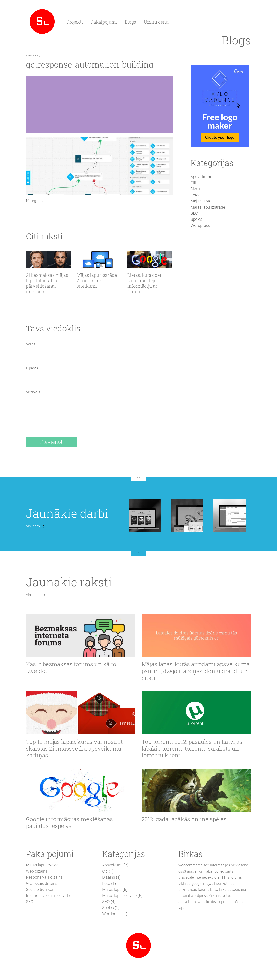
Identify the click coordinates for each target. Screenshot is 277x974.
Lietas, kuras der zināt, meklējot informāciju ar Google (144, 283)
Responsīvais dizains (44, 877)
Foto (195, 195)
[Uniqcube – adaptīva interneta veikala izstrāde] (145, 515)
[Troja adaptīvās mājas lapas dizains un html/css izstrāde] (187, 515)
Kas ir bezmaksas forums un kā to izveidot (71, 667)
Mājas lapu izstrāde (208, 207)
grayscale (186, 877)
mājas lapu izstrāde (218, 883)
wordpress (199, 895)
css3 (182, 871)
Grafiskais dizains (41, 883)
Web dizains (36, 871)
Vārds (30, 344)
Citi (193, 182)
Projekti (75, 22)
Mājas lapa (200, 201)
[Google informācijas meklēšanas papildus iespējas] (80, 790)
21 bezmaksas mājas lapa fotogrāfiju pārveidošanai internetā (47, 283)
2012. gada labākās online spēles (184, 819)
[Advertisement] (220, 301)
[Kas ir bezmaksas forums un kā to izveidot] (80, 635)
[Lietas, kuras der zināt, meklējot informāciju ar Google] (149, 259)
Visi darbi (33, 526)
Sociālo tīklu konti (41, 889)
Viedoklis (33, 392)
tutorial (184, 895)
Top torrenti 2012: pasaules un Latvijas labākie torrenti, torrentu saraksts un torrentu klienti (192, 748)
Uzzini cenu (156, 22)
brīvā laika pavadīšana (228, 889)
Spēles (196, 219)
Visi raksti (33, 595)
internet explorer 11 (210, 877)
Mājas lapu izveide (42, 865)
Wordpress (200, 225)
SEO (194, 213)
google (196, 883)
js (228, 877)
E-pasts (32, 368)
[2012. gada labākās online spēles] (196, 790)
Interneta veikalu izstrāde (48, 895)
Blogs (130, 22)
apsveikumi (196, 871)
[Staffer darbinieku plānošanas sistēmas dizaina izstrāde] (229, 515)
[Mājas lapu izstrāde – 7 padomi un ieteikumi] (99, 259)
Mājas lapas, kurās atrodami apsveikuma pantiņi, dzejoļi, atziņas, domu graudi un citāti (196, 671)
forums (236, 877)
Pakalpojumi (104, 22)
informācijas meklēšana (229, 865)
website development (215, 902)
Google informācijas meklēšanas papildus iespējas (69, 822)
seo (206, 865)
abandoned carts (219, 871)
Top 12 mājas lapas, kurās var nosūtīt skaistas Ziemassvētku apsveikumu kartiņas (74, 748)
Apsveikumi (201, 176)
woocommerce (190, 865)
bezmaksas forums (193, 889)
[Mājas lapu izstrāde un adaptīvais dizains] (42, 21)
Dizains (197, 188)
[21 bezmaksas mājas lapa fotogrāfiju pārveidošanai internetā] (48, 259)
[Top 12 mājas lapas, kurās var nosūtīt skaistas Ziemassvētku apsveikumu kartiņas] (80, 712)
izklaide (184, 883)
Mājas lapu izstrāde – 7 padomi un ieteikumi (99, 280)
